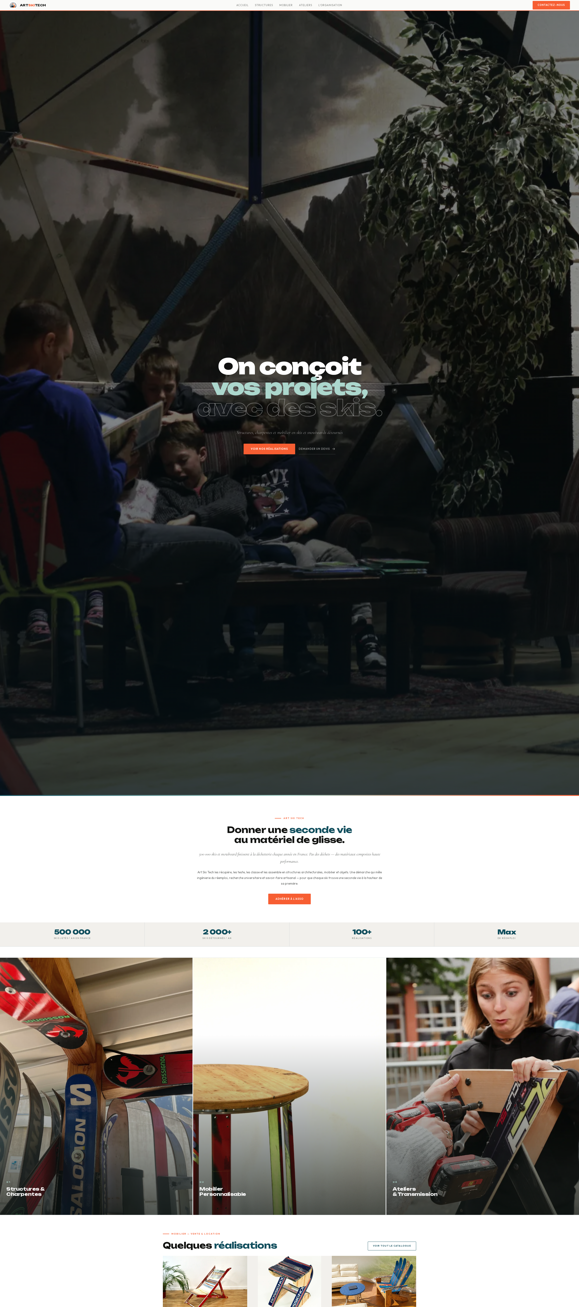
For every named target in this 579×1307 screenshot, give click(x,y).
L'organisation (330, 5)
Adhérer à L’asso (289, 898)
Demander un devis (314, 448)
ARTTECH (33, 5)
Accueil (242, 5)
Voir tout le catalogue (392, 1245)
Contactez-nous (551, 5)
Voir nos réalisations (269, 448)
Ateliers (305, 5)
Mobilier (286, 5)
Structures (264, 5)
